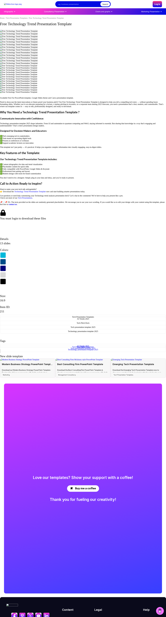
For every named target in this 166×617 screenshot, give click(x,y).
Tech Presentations (25, 198)
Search (105, 4)
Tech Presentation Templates (17, 18)
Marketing (6, 375)
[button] (8, 225)
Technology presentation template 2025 (83, 331)
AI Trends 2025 (83, 319)
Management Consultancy (67, 375)
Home (2, 18)
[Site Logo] (13, 4)
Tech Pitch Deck (83, 323)
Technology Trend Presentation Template (30, 192)
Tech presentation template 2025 (83, 327)
